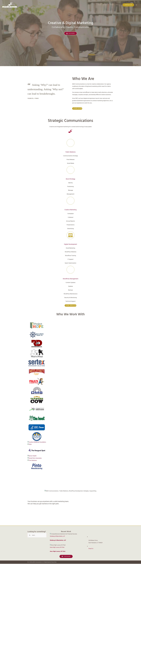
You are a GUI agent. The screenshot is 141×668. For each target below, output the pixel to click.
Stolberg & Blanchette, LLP (57, 536)
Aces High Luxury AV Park (57, 547)
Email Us (91, 549)
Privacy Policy (53, 562)
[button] (136, 4)
